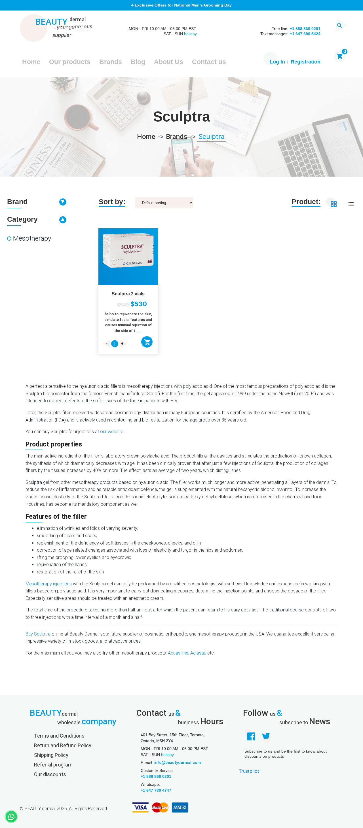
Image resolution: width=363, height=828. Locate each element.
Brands (110, 61)
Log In (277, 62)
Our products (69, 61)
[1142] (147, 342)
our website (111, 431)
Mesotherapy (32, 238)
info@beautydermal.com (177, 762)
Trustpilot (249, 771)
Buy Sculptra (38, 634)
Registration (305, 62)
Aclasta (197, 653)
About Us (168, 61)
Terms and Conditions (59, 736)
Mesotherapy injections (49, 583)
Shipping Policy (51, 755)
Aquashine (178, 653)
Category (22, 219)
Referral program (53, 765)
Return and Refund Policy (62, 745)
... (139, 331)
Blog (138, 61)
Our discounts (50, 774)
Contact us (209, 61)
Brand (17, 202)
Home (31, 61)
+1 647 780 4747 (156, 790)
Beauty (60, 22)
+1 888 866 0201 (156, 776)
